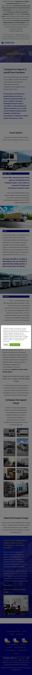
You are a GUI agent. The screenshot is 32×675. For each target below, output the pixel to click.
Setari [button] (6, 344)
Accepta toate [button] (15, 344)
